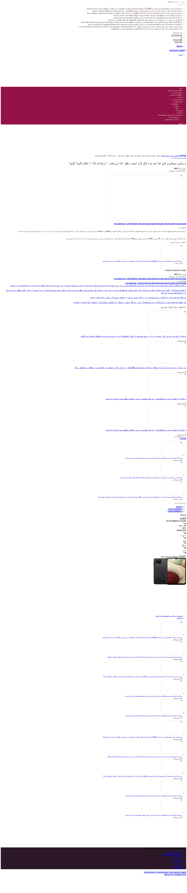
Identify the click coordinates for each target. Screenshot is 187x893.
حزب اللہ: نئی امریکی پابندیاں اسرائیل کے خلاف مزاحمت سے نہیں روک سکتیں (146, 28)
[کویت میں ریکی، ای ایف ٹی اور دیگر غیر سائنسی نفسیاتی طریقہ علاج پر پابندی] (171, 475)
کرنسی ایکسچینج (171, 119)
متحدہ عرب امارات (175, 90)
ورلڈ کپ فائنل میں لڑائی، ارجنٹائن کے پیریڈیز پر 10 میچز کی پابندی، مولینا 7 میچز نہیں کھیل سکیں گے (131, 22)
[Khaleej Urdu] (177, 50)
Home (183, 155)
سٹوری (176, 106)
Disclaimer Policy (172, 855)
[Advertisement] (127, 71)
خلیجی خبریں (177, 92)
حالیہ (179, 618)
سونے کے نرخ (173, 117)
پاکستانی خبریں (175, 95)
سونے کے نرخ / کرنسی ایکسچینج (170, 115)
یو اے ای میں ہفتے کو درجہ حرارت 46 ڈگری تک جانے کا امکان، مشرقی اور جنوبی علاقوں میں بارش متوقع (134, 8)
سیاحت (179, 97)
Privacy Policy (174, 853)
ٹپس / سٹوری (177, 101)
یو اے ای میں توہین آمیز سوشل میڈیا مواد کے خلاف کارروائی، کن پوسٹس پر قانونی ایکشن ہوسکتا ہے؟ (134, 13)
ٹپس (177, 108)
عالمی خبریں (177, 99)
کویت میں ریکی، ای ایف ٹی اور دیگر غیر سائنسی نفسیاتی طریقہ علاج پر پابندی (145, 19)
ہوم (180, 88)
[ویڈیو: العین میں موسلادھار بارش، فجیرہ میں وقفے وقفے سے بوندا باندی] (167, 394)
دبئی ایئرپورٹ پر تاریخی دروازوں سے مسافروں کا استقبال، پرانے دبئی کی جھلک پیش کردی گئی (137, 10)
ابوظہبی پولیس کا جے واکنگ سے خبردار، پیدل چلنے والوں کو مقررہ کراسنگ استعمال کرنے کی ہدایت (135, 24)
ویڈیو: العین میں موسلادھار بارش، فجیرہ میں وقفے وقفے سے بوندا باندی (147, 15)
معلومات (175, 104)
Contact (177, 857)
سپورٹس (179, 110)
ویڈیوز (179, 112)
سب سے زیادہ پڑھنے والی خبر (168, 616)
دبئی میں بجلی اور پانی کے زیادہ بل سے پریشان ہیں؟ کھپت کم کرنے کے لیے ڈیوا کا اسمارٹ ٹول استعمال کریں (130, 26)
